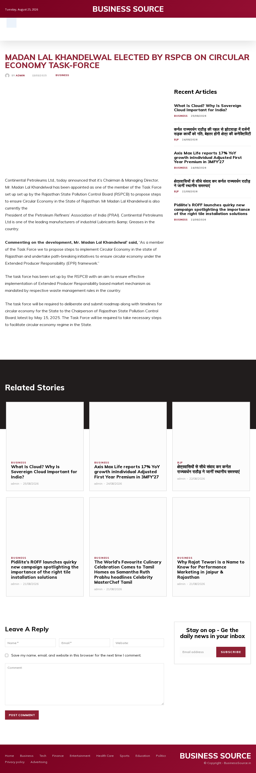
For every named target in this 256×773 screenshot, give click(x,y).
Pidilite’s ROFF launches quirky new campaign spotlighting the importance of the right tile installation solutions (212, 209)
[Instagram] (240, 8)
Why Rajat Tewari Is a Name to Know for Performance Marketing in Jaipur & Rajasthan (210, 569)
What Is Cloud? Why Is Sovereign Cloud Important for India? (207, 107)
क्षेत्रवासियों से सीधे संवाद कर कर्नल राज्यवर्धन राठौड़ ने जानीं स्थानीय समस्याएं (212, 183)
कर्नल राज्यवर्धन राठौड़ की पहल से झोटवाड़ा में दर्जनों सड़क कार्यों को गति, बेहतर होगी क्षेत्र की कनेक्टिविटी (212, 131)
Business (62, 75)
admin (20, 75)
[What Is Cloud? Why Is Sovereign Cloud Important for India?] (44, 429)
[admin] (8, 75)
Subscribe (231, 652)
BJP (176, 139)
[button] (11, 23)
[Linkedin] (248, 8)
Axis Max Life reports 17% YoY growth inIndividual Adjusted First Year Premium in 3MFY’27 (208, 157)
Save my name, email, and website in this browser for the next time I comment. (76, 655)
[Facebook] (233, 8)
